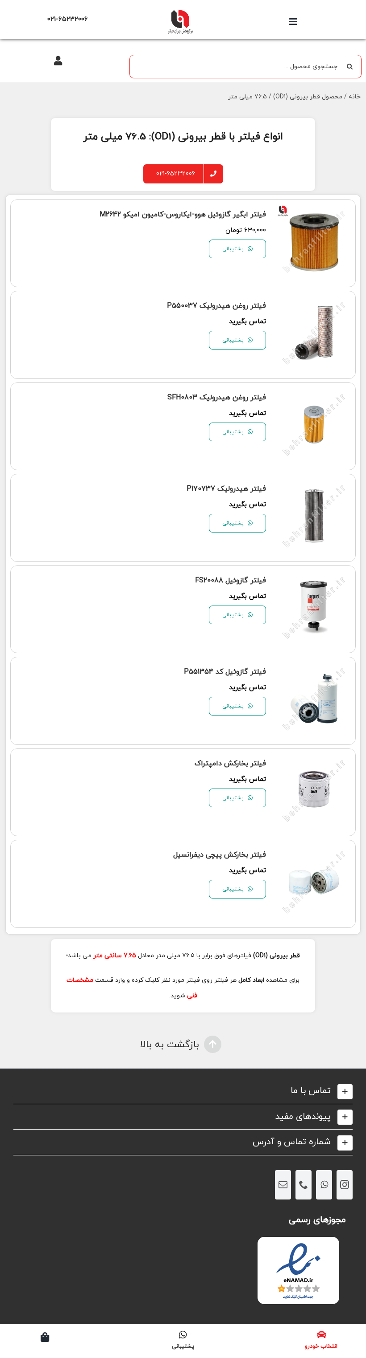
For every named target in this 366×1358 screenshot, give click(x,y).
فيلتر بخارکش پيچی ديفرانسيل (219, 855)
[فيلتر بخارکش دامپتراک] (314, 761)
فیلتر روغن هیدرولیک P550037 (216, 306)
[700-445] (180, 12)
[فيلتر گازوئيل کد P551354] (314, 670)
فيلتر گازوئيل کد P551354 (225, 672)
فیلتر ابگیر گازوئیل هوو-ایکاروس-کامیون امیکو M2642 (183, 215)
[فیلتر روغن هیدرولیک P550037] (314, 304)
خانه (355, 97)
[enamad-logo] (298, 1244)
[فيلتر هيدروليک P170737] (314, 487)
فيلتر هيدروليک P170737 (226, 489)
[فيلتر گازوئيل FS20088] (314, 578)
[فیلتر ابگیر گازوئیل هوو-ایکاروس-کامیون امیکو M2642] (314, 212)
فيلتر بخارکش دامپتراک (230, 763)
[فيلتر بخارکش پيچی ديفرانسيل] (314, 853)
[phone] (303, 1184)
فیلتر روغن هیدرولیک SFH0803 (216, 398)
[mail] (283, 1184)
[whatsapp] (324, 1184)
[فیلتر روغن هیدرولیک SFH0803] (314, 395)
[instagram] (345, 1184)
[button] (183, 1091)
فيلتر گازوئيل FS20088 (230, 580)
